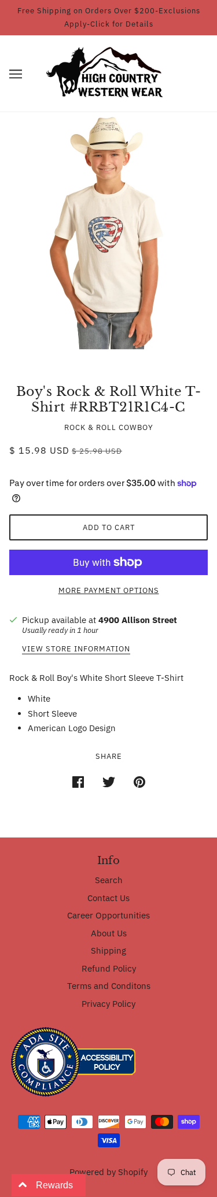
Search (109, 879)
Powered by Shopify (108, 1171)
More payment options (108, 590)
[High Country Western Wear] (108, 72)
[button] (16, 73)
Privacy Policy (108, 1003)
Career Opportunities (108, 915)
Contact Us (108, 897)
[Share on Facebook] (78, 781)
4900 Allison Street (137, 619)
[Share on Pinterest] (139, 781)
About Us (109, 933)
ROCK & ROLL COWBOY (108, 427)
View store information (76, 649)
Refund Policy (109, 968)
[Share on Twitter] (108, 781)
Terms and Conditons (108, 985)
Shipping (108, 950)
